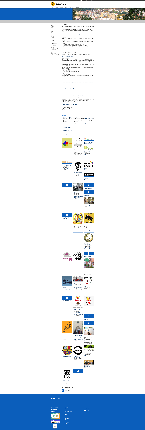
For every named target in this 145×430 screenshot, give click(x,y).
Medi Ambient (53, 36)
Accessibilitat (66, 422)
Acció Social (52, 25)
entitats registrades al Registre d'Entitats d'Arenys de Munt (80, 34)
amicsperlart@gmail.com (77, 197)
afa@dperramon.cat (65, 168)
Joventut (52, 35)
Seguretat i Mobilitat (53, 50)
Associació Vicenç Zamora (87, 256)
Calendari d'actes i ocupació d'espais (68, 411)
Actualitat (77, 7)
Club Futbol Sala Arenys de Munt (88, 307)
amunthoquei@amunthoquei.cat (78, 287)
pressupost (86, 118)
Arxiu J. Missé (65, 187)
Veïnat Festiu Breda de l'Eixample (66, 381)
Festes (52, 31)
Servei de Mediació (54, 44)
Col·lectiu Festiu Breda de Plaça (88, 325)
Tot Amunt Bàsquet (86, 365)
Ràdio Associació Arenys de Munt (88, 352)
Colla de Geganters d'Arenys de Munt (78, 335)
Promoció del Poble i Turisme (54, 48)
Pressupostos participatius (55, 42)
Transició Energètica (53, 53)
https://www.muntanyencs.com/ (89, 228)
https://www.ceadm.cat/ (77, 312)
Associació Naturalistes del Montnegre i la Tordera (88, 244)
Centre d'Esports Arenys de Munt (77, 283)
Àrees (81, 7)
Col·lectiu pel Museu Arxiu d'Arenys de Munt (87, 336)
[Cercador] (91, 2)
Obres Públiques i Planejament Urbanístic (55, 54)
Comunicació (52, 26)
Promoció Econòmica (53, 47)
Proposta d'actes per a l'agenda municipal (55, 43)
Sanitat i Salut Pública (53, 49)
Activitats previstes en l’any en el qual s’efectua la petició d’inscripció (71, 104)
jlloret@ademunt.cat (84, 123)
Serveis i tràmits (72, 7)
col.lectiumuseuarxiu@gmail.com (89, 340)
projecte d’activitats (90, 118)
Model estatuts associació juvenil (67, 131)
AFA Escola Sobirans (65, 148)
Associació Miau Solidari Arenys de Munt (78, 149)
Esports (52, 30)
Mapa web (66, 423)
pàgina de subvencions (68, 134)
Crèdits (66, 413)
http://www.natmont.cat (88, 247)
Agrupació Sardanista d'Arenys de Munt (78, 173)
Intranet (66, 414)
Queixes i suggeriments (55, 39)
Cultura (52, 27)
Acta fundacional (65, 128)
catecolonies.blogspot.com (66, 288)
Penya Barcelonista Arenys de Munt (67, 357)
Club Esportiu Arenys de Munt (77, 309)
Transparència (66, 7)
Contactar (66, 419)
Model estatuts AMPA (65, 129)
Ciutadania (61, 7)
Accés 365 (66, 408)
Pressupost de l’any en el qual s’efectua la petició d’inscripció (70, 103)
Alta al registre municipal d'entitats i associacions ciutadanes (70, 117)
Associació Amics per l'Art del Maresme (78, 192)
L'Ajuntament (56, 7)
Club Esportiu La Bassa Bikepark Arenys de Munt (88, 319)
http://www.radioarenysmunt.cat (89, 355)
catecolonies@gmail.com (66, 289)
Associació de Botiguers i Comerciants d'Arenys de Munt (88, 188)
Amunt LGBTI (86, 168)
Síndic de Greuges (54, 45)
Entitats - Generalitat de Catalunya (78, 95)
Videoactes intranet (67, 418)
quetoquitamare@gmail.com (77, 357)
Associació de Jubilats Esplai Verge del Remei (88, 195)
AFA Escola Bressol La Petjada (88, 142)
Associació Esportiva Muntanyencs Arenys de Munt (88, 224)
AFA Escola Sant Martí (87, 151)
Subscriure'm (52, 404)
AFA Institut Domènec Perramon (67, 165)
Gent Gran (52, 32)
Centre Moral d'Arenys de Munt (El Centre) (88, 286)
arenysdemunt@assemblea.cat (89, 181)
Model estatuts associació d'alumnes (67, 130)
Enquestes (53, 40)
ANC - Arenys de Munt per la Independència (88, 178)
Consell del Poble (54, 38)
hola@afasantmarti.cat (88, 155)
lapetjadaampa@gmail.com (88, 143)
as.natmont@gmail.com (88, 248)
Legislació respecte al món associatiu (67, 127)
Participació (52, 37)
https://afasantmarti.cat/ (88, 154)
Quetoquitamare (76, 356)
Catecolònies (64, 287)
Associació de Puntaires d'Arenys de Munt (66, 218)
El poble (52, 7)
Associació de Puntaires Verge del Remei (78, 225)
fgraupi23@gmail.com (87, 366)
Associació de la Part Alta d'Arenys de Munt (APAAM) (87, 205)
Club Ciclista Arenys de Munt (67, 300)
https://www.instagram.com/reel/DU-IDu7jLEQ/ (67, 56)
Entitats (53, 41)
